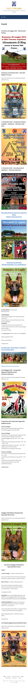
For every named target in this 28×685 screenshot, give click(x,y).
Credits (16, 682)
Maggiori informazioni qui (14, 217)
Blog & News (8, 678)
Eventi (22, 676)
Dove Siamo (14, 678)
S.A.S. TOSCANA (14, 8)
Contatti (19, 678)
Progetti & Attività (16, 676)
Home (5, 676)
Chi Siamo (9, 676)
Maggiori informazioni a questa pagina (10, 366)
